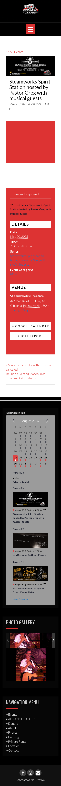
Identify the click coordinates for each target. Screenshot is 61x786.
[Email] (26, 180)
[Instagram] (30, 772)
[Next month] (47, 421)
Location (13, 746)
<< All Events (14, 52)
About (12, 728)
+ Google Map (19, 310)
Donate (13, 723)
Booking (13, 737)
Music (14, 274)
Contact (13, 750)
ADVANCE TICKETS (22, 719)
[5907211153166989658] (25, 640)
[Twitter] (17, 180)
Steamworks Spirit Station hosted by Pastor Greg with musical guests (28, 260)
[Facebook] (9, 180)
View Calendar (20, 599)
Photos (12, 732)
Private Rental (21, 482)
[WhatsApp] (34, 180)
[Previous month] (14, 421)
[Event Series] (44, 510)
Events (12, 714)
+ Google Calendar (30, 326)
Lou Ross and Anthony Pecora (29, 555)
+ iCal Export (31, 335)
